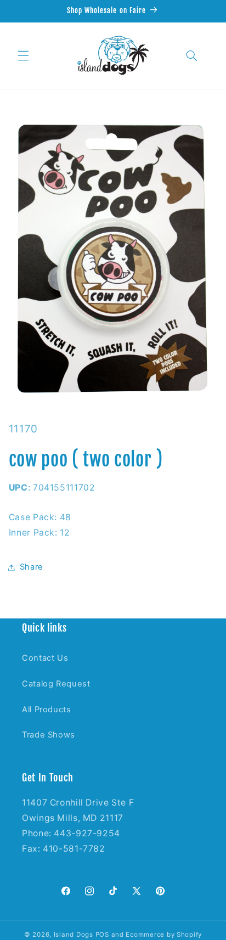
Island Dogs (73, 934)
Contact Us (45, 658)
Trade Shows (48, 735)
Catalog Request (56, 684)
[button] (23, 55)
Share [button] (31, 567)
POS (102, 934)
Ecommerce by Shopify (164, 934)
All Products (46, 709)
